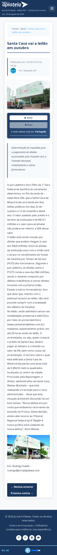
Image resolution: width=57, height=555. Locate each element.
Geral (23, 28)
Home (15, 28)
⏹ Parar (29, 125)
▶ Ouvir (29, 118)
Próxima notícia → (22, 493)
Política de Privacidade (21, 525)
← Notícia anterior (22, 486)
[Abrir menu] (52, 8)
